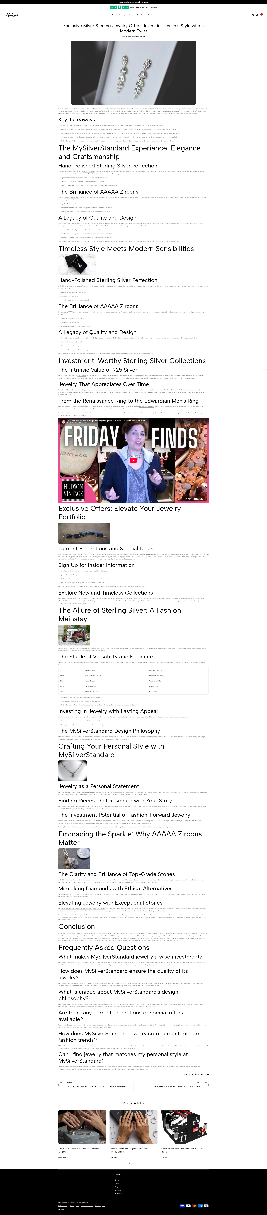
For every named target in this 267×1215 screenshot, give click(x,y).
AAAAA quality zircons (71, 197)
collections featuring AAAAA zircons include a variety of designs (83, 908)
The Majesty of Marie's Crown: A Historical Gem (176, 1086)
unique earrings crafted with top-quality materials (103, 705)
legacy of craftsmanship (124, 223)
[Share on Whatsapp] (205, 1074)
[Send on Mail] (208, 1074)
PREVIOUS (69, 1082)
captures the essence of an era (72, 701)
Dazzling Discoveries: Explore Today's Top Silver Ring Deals (96, 1086)
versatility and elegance (77, 648)
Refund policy (63, 1206)
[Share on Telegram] (202, 1074)
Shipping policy (100, 1206)
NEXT (198, 1082)
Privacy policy (74, 1206)
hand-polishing (88, 171)
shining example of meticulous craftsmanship (106, 286)
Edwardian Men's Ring (146, 407)
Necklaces (118, 1193)
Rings (116, 1187)
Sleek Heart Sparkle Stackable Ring (141, 601)
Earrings (117, 1183)
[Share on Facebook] (189, 1074)
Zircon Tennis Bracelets (122, 823)
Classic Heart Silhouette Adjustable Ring (186, 792)
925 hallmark (81, 376)
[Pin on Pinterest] (195, 1074)
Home (117, 1180)
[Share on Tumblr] (199, 1074)
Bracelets (118, 1190)
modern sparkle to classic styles (109, 312)
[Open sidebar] (265, 366)
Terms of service (87, 1206)
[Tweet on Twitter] (192, 1074)
